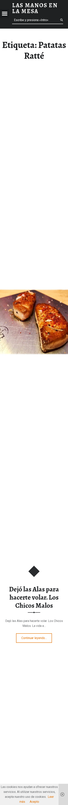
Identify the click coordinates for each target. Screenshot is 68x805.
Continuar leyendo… (36, 637)
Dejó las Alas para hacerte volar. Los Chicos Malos (34, 597)
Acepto (34, 801)
